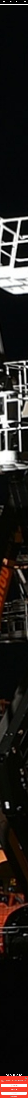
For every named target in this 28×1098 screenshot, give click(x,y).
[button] (26, 1077)
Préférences (14, 1093)
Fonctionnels (14, 1089)
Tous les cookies (14, 1085)
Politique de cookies (13, 1096)
